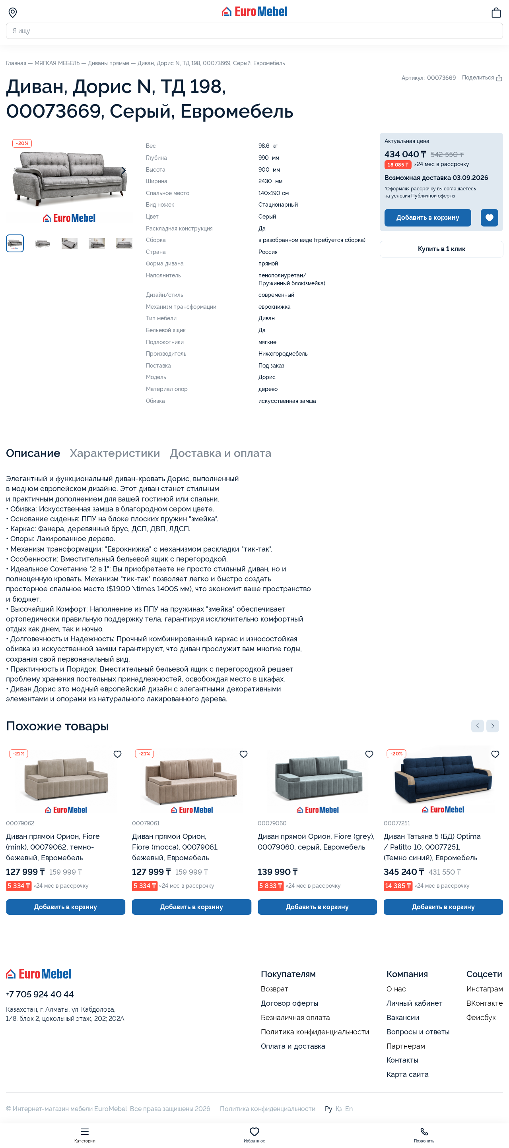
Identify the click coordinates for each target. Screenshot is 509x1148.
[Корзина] (496, 13)
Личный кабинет (415, 1003)
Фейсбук (481, 1018)
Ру (328, 1109)
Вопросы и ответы (418, 1032)
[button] (477, 726)
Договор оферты (290, 1003)
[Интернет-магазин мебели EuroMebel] (254, 14)
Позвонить (424, 1141)
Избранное (255, 1141)
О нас (396, 989)
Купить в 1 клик (442, 249)
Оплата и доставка (293, 1046)
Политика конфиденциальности (315, 1032)
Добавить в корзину (427, 217)
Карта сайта (408, 1074)
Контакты (402, 1060)
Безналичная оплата (295, 1018)
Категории (84, 1141)
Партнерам (406, 1046)
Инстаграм (484, 989)
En (349, 1109)
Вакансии (403, 1017)
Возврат (274, 989)
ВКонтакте (484, 1003)
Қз (339, 1109)
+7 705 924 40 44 (40, 994)
